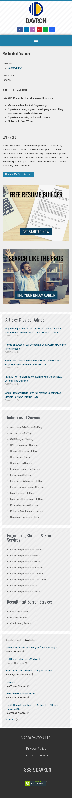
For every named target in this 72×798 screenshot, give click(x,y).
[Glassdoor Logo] (45, 29)
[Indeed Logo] (52, 29)
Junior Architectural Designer (20, 693)
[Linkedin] (26, 29)
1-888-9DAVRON (36, 769)
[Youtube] (39, 29)
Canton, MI (13, 67)
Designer (10, 682)
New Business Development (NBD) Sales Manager (31, 647)
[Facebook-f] (20, 29)
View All (10, 719)
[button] (36, 40)
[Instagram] (32, 29)
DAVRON (36, 21)
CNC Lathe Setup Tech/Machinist (23, 659)
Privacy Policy (36, 749)
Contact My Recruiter (16, 174)
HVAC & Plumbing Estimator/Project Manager (29, 670)
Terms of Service (36, 755)
